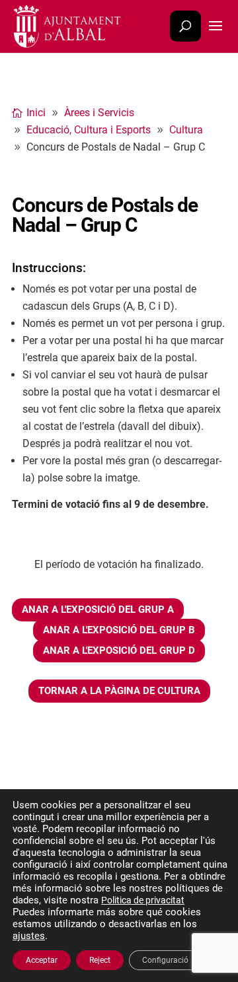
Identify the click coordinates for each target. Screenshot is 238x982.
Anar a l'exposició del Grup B (119, 630)
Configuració (165, 960)
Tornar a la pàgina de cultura (119, 691)
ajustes (29, 936)
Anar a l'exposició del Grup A (98, 609)
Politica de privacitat (142, 900)
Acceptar (42, 960)
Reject (99, 960)
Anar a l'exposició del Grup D (119, 650)
